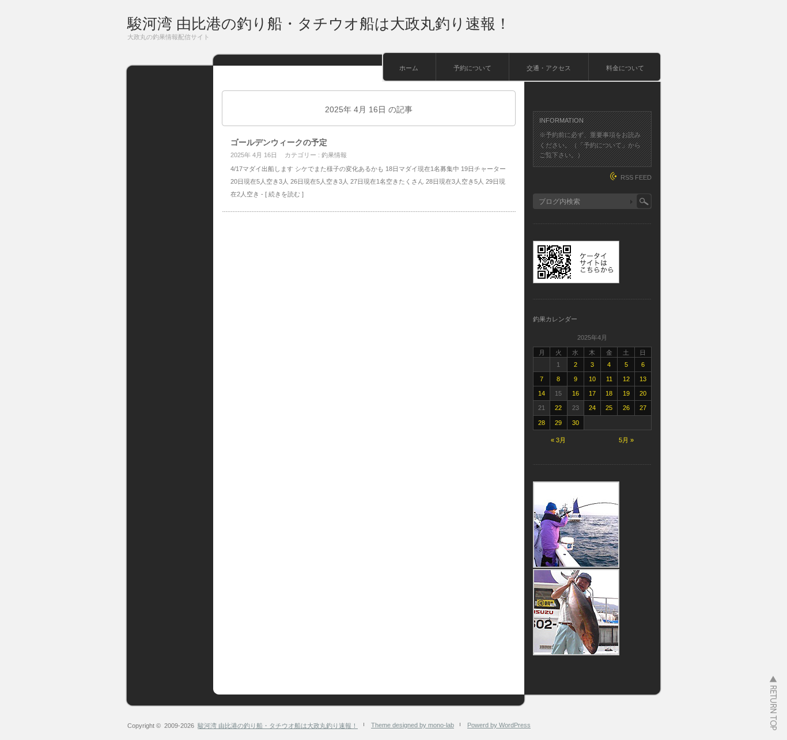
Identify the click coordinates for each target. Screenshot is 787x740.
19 (626, 393)
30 (575, 422)
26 (626, 407)
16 (575, 393)
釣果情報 (334, 154)
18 (609, 393)
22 (558, 407)
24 (592, 407)
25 (609, 407)
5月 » (626, 440)
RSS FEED (636, 177)
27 (643, 407)
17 (592, 393)
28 (541, 422)
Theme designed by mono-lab (412, 725)
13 (643, 378)
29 (558, 422)
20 (643, 393)
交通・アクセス (549, 67)
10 (592, 378)
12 (626, 378)
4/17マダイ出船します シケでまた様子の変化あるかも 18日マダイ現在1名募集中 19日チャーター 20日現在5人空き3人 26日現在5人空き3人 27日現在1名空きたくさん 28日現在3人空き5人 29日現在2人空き (368, 181)
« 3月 (558, 440)
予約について (472, 67)
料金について (625, 67)
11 (609, 378)
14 (541, 393)
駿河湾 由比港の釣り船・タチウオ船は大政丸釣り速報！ (318, 23)
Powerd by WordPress (499, 725)
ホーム (408, 67)
